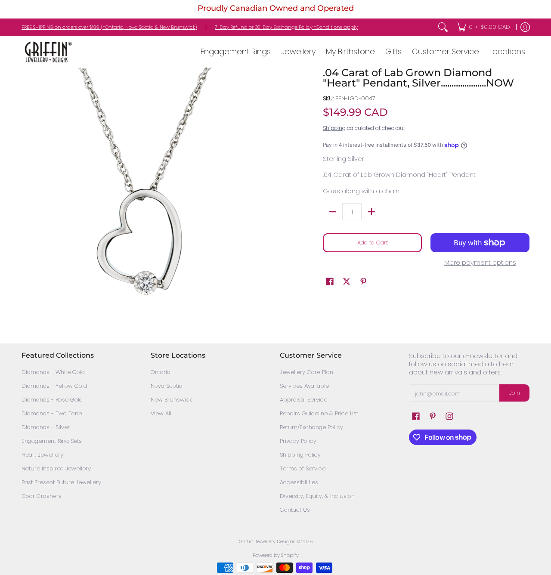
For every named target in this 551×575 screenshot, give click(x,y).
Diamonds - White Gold (53, 372)
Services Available (304, 386)
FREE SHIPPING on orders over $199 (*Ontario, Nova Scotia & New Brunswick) (109, 27)
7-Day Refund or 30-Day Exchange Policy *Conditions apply (286, 27)
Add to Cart (372, 242)
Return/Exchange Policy (311, 427)
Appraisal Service (303, 400)
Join (514, 393)
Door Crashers (42, 496)
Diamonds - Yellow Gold (54, 386)
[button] (330, 281)
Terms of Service (302, 468)
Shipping (334, 128)
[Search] (443, 27)
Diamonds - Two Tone (52, 413)
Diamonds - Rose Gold (52, 400)
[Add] (371, 211)
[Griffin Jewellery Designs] (47, 52)
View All (161, 413)
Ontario (160, 372)
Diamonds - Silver (46, 427)
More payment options (480, 263)
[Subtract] (332, 211)
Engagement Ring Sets (52, 441)
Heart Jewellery (42, 455)
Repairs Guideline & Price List (319, 413)
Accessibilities (299, 482)
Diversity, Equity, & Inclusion (317, 496)
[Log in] (525, 27)
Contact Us (295, 510)
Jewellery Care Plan (306, 372)
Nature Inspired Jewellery (56, 468)
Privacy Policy (298, 441)
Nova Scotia (167, 386)
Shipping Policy (300, 455)
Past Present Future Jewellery (61, 482)
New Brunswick (171, 400)
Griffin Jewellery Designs (267, 541)
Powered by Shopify (276, 555)
